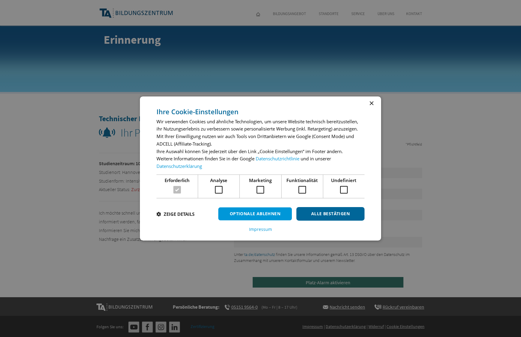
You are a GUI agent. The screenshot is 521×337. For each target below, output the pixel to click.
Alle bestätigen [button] (330, 213)
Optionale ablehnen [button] (255, 213)
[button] (175, 214)
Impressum (260, 229)
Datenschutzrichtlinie (277, 159)
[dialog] (260, 168)
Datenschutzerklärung (179, 166)
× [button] (371, 103)
